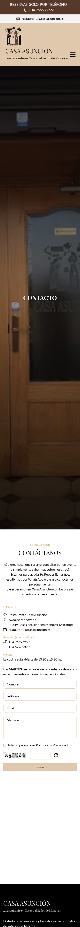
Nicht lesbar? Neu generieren (56, 755)
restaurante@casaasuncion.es (43, 18)
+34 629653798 (20, 647)
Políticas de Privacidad (52, 745)
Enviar (40, 767)
